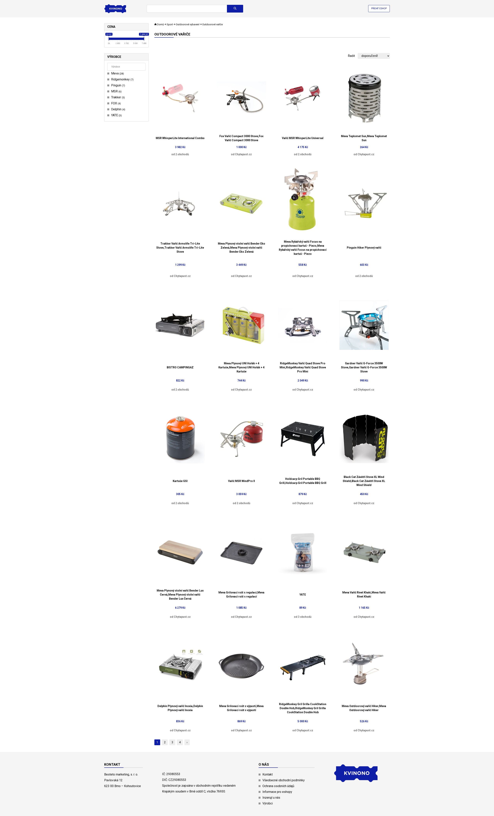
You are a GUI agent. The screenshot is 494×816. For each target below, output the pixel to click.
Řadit (351, 56)
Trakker (117, 97)
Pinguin (117, 85)
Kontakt (267, 774)
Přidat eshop (379, 8)
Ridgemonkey (122, 79)
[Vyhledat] (235, 9)
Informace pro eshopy (277, 792)
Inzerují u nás (271, 797)
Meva (117, 73)
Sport (170, 24)
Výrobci (267, 803)
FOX (115, 103)
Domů (160, 24)
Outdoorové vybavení (187, 24)
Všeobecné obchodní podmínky (283, 780)
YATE (116, 115)
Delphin (117, 109)
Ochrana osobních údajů (278, 786)
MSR (116, 91)
